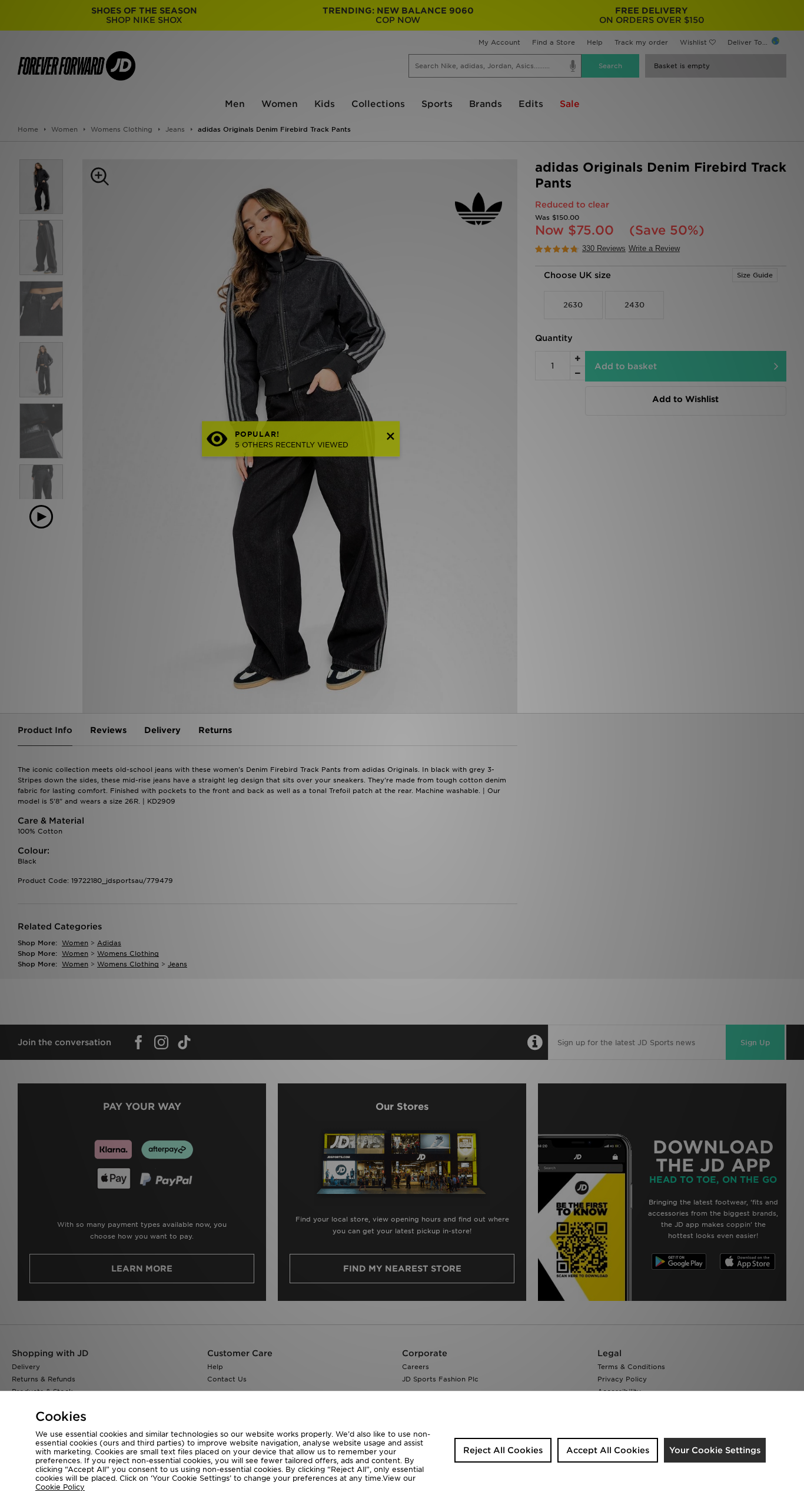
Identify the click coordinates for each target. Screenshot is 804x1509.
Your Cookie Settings (714, 1450)
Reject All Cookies (503, 1450)
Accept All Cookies (607, 1450)
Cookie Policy (60, 1487)
